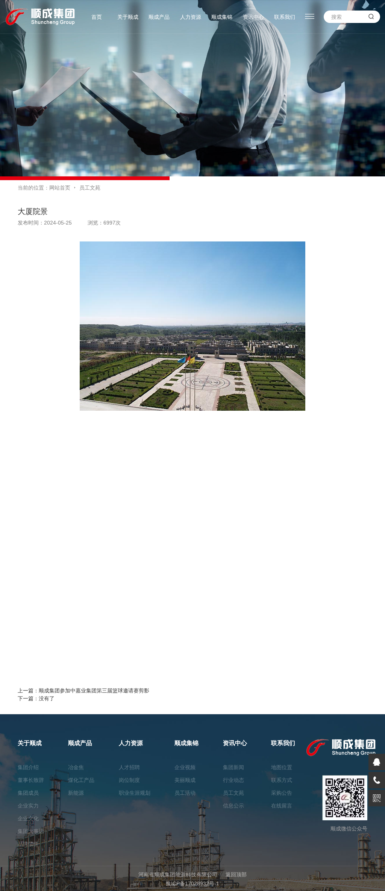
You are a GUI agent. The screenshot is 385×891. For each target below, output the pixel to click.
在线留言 (281, 806)
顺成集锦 (221, 17)
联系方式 (281, 780)
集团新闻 (233, 767)
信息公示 (233, 806)
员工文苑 (89, 188)
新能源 (76, 793)
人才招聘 (129, 767)
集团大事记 (31, 831)
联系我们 (284, 17)
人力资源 (190, 17)
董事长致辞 (31, 780)
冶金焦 (76, 767)
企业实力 (28, 806)
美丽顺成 (185, 780)
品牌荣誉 (28, 844)
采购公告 (281, 793)
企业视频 (185, 767)
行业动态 (233, 780)
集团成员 (28, 793)
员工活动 (185, 793)
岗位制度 (129, 780)
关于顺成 (127, 17)
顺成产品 (159, 17)
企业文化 (28, 818)
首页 (96, 17)
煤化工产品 (81, 780)
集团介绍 (28, 767)
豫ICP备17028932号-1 (192, 883)
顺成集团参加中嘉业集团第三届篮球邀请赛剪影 (94, 691)
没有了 (47, 698)
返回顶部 (236, 874)
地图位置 (281, 767)
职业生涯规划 (134, 793)
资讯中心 (253, 17)
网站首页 (59, 188)
